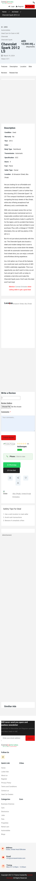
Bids (30, 66)
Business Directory (7, 804)
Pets (2, 819)
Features (4, 66)
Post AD (31, 6)
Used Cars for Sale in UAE (10, 33)
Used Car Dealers (7, 794)
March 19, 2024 (9, 56)
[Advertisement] (18, 101)
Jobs (3, 815)
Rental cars (5, 827)
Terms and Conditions (9, 786)
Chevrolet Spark (6, 40)
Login (12, 6)
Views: (5, 59)
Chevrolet (4, 36)
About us (4, 775)
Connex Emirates (21, 287)
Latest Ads (5, 772)
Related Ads (13, 73)
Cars (2, 808)
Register (21, 6)
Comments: (6, 412)
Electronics (5, 812)
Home (4, 12)
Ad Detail (15, 12)
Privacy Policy (6, 783)
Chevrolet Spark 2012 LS (11, 15)
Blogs (3, 834)
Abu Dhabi (16, 494)
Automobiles (5, 30)
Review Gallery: (6, 403)
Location (23, 66)
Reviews (4, 73)
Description (14, 66)
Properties (4, 823)
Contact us (5, 791)
